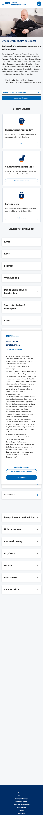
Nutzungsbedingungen (21, 799)
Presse (22, 810)
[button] (21, 242)
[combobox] (21, 92)
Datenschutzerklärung (14, 349)
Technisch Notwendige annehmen (21, 471)
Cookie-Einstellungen (22, 467)
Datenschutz (21, 796)
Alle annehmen (21, 477)
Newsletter (21, 813)
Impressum (21, 793)
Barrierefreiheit (21, 807)
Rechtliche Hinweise (21, 802)
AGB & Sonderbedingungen (21, 805)
